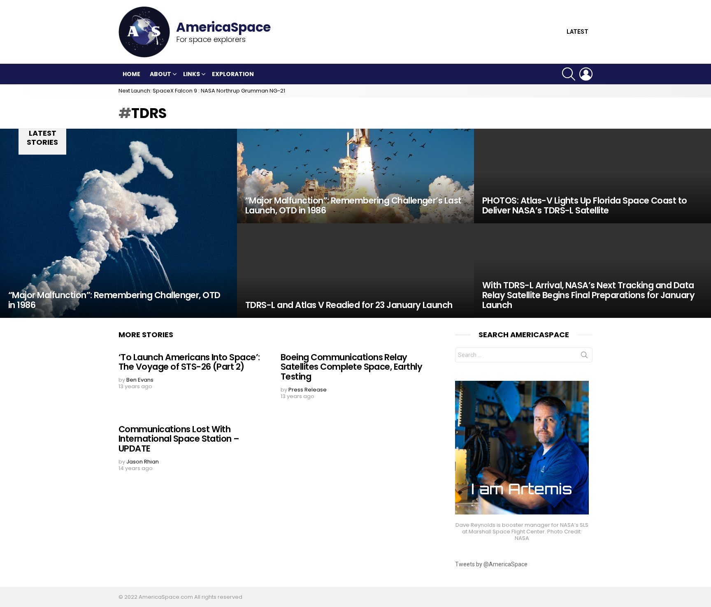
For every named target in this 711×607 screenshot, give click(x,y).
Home (131, 74)
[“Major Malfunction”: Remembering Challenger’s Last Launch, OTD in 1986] (355, 176)
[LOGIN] (585, 74)
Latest (577, 32)
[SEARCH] (568, 74)
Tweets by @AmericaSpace (491, 564)
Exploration (233, 74)
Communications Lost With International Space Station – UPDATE (178, 438)
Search (584, 357)
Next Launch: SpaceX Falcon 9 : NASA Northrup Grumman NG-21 (201, 91)
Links (191, 74)
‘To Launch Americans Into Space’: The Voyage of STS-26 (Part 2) (189, 362)
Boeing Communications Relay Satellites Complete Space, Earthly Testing (351, 366)
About (160, 74)
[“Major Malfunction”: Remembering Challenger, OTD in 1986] (118, 223)
